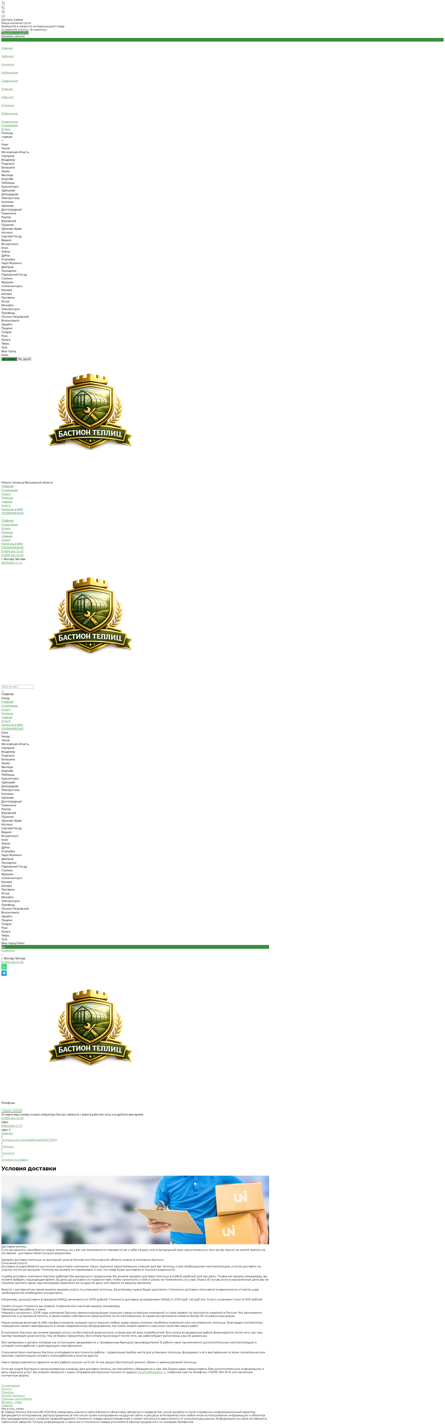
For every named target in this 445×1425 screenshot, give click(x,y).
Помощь (7, 498)
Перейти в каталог (15, 33)
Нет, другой (24, 359)
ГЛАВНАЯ (7, 521)
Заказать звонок (11, 1110)
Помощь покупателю (16, 1398)
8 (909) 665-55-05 (12, 962)
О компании (9, 125)
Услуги (5, 129)
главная (6, 502)
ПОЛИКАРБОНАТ (12, 547)
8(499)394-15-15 (11, 1126)
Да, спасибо (9, 359)
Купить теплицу (13, 1395)
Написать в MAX (12, 544)
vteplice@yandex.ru (152, 1372)
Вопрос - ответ (11, 1402)
